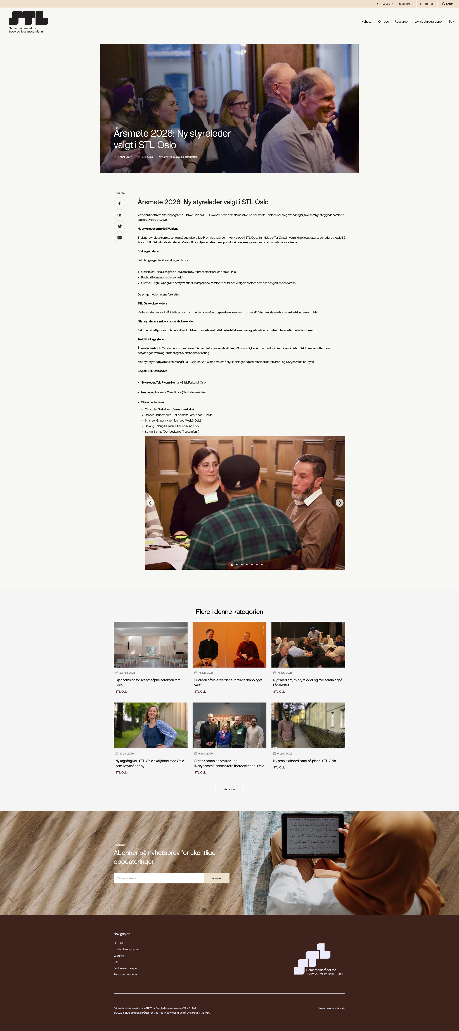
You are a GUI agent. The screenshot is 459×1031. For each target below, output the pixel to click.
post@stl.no (404, 3)
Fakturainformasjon (125, 968)
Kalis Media (340, 1008)
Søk (451, 21)
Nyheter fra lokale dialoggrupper (178, 157)
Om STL (119, 943)
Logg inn (119, 955)
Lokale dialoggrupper (429, 21)
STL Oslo (147, 157)
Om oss (383, 21)
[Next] (340, 503)
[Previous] (151, 503)
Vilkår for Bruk (189, 1008)
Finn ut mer (229, 789)
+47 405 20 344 (385, 3)
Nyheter (367, 21)
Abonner (216, 878)
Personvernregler (172, 1008)
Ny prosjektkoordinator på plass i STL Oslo (304, 760)
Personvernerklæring (126, 974)
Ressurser (402, 21)
